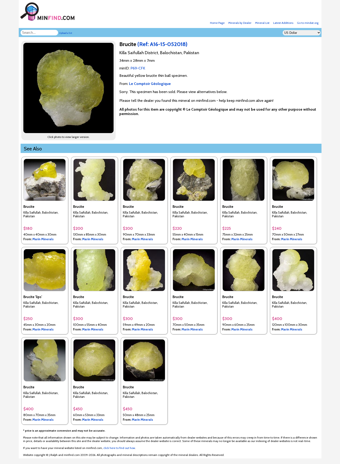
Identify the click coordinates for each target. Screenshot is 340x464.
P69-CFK (137, 68)
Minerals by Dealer (239, 23)
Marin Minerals (43, 239)
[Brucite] (69, 132)
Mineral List (262, 23)
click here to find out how (119, 448)
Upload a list (65, 32)
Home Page (217, 23)
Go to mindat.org (307, 23)
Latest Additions (283, 23)
